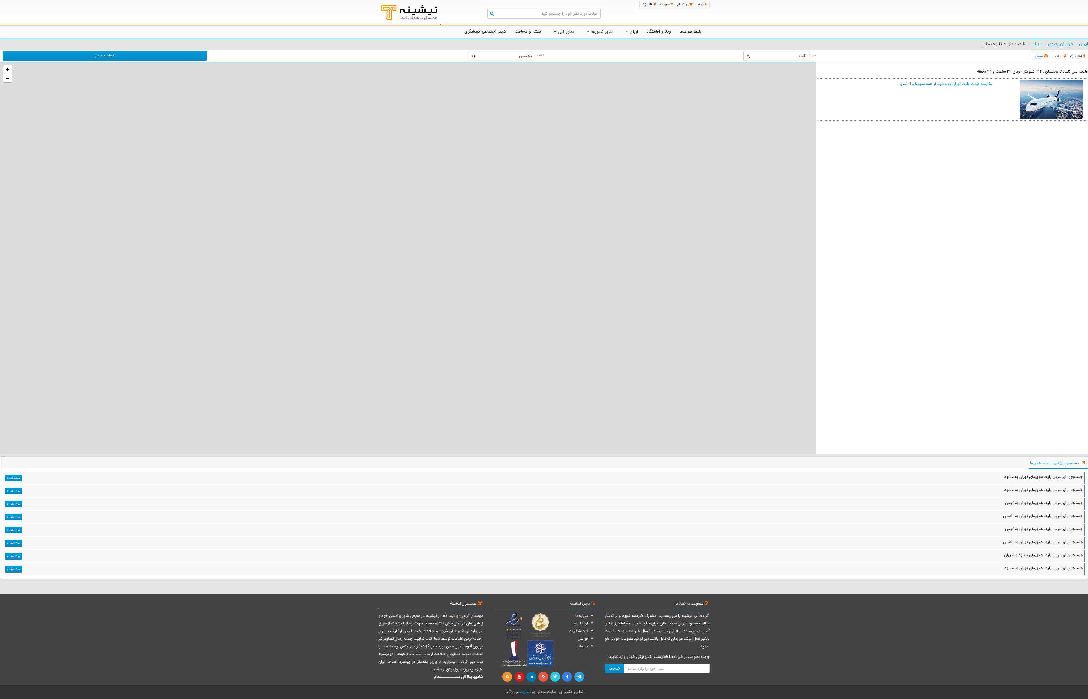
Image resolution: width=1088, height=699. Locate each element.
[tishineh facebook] (567, 677)
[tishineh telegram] (579, 677)
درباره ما (581, 616)
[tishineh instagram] (544, 677)
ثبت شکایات (578, 631)
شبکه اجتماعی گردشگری (485, 31)
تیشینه (525, 692)
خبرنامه (664, 4)
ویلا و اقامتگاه (659, 31)
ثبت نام (682, 4)
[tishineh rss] (508, 677)
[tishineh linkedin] (532, 677)
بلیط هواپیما (690, 31)
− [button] (7, 78)
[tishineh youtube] (520, 677)
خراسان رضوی (1061, 44)
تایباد (1037, 44)
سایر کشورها (601, 31)
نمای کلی (565, 31)
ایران (633, 31)
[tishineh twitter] (556, 677)
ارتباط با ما (580, 623)
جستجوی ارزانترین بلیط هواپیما (1055, 463)
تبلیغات (582, 646)
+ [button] (7, 69)
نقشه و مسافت (528, 31)
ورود (700, 4)
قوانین (583, 639)
